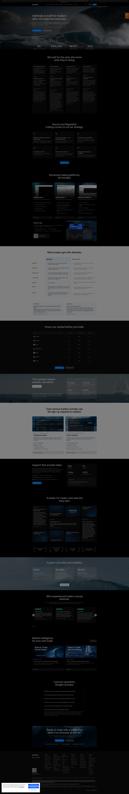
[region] (21, 787)
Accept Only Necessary (33, 787)
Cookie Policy (22, 787)
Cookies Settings (33, 789)
